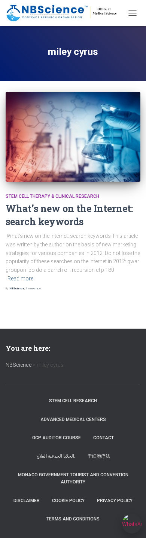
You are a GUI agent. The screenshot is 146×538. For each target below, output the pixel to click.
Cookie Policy (68, 500)
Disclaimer (26, 500)
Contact (103, 437)
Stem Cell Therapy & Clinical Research (52, 196)
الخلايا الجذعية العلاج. (55, 456)
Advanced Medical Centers (73, 419)
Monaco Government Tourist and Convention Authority (73, 478)
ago (33, 288)
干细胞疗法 (99, 456)
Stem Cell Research (73, 400)
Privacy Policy (115, 500)
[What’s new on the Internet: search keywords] (73, 137)
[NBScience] (65, 13)
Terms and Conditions (73, 519)
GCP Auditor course (56, 437)
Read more (20, 279)
